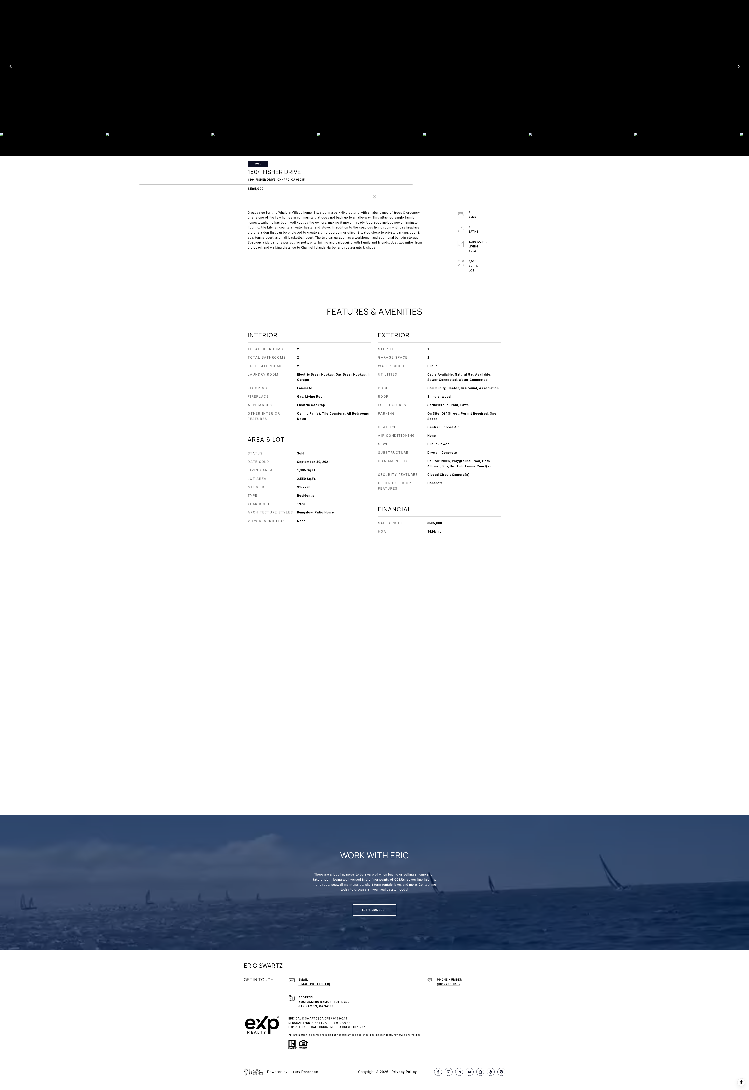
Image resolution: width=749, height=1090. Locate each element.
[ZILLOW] (480, 1072)
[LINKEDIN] (459, 1072)
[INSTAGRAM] (449, 1072)
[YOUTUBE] (470, 1072)
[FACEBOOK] (438, 1072)
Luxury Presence (303, 1072)
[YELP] (491, 1072)
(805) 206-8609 (448, 984)
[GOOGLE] (501, 1072)
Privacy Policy (404, 1072)
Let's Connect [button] (374, 909)
